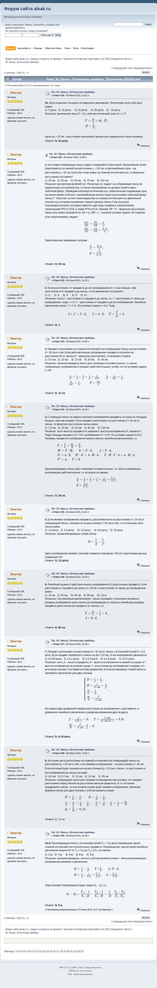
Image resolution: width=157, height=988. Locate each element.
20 (68, 951)
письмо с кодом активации (33, 31)
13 (44, 951)
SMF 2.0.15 (64, 967)
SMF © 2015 (78, 967)
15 (50, 951)
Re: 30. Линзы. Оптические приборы (73, 92)
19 (64, 951)
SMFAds (72, 971)
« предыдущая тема (121, 68)
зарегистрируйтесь (15, 28)
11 (37, 951)
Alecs (127, 59)
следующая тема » (143, 68)
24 (82, 951)
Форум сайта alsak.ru (27, 8)
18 (61, 951)
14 (47, 951)
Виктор (16, 92)
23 (78, 951)
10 (33, 951)
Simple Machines (93, 967)
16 (54, 951)
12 (40, 951)
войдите (51, 24)
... (26, 72)
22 (75, 951)
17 (57, 951)
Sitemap (8, 951)
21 (71, 951)
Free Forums (86, 971)
